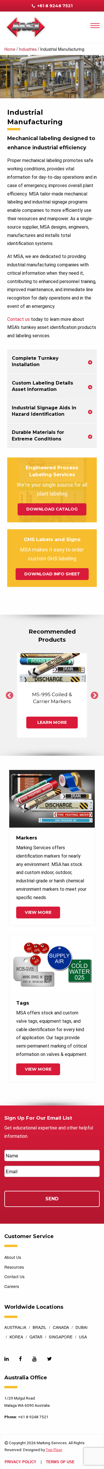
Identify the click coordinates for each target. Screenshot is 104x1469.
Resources (14, 1267)
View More (38, 912)
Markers (26, 838)
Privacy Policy (20, 1462)
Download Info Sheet (52, 574)
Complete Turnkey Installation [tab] (35, 361)
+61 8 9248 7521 (54, 5)
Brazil (40, 1327)
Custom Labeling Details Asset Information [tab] (42, 386)
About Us (12, 1257)
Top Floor (54, 1449)
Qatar (35, 1337)
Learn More (52, 722)
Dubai (81, 1327)
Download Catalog (52, 509)
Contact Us (14, 1276)
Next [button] (94, 695)
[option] (52, 695)
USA (83, 1337)
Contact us (18, 319)
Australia (15, 1327)
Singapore (61, 1337)
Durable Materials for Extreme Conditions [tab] (38, 435)
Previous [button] (9, 695)
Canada (61, 1327)
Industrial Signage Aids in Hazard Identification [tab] (44, 411)
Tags (22, 1003)
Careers (11, 1286)
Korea (16, 1337)
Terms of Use (60, 1462)
